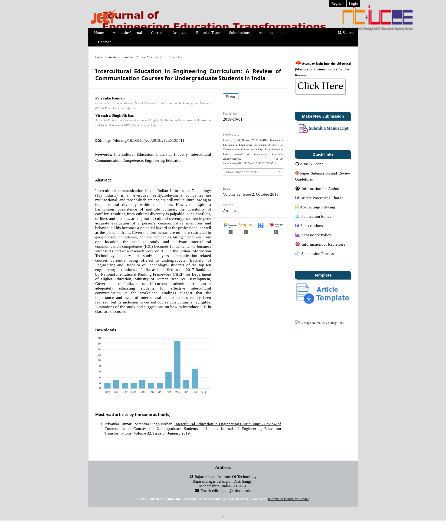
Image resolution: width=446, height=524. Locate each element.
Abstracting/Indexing (317, 207)
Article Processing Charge (321, 198)
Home (99, 32)
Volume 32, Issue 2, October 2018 (146, 57)
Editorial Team (208, 32)
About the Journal (127, 32)
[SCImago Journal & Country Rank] (319, 322)
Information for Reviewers (323, 244)
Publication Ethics (316, 216)
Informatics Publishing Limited (288, 499)
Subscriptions (311, 225)
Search (348, 32)
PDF (233, 96)
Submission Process (317, 253)
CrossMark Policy (316, 235)
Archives (179, 32)
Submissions (239, 32)
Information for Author (321, 188)
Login (353, 3)
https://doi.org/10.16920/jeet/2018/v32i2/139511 (143, 140)
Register (337, 3)
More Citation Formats (242, 172)
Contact (104, 42)
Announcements (272, 32)
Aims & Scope (311, 164)
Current (157, 32)
